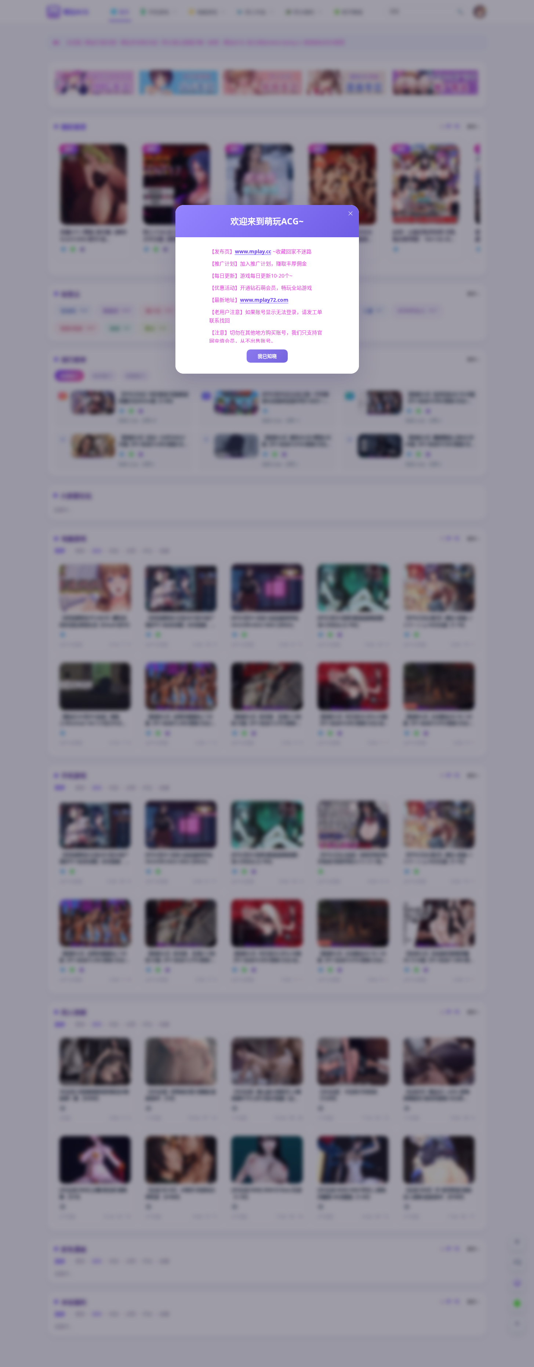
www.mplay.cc (253, 251)
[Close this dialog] (350, 213)
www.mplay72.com (264, 299)
